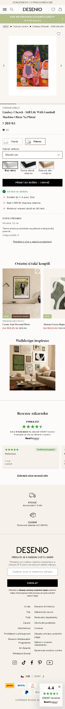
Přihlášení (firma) (22, 653)
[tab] (8, 103)
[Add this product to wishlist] (58, 33)
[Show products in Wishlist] (53, 9)
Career (27, 623)
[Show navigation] (4, 9)
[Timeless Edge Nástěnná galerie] (32, 367)
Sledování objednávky (45, 617)
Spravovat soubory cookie (48, 650)
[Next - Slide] (61, 65)
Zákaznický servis (43, 612)
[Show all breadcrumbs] (6, 26)
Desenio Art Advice (44, 606)
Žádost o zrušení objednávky (43, 643)
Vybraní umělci (21, 26)
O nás (27, 606)
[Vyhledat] (11, 9)
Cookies (38, 628)
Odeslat (32, 583)
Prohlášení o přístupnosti (17, 633)
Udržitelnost (24, 628)
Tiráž (28, 617)
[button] (51, 695)
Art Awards (25, 648)
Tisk (29, 612)
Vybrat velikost (11, 148)
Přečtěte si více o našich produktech (32, 241)
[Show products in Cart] (60, 9)
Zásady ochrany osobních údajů (33, 590)
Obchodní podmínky (45, 623)
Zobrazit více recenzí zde (32, 475)
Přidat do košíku (32, 182)
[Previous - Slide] (3, 65)
